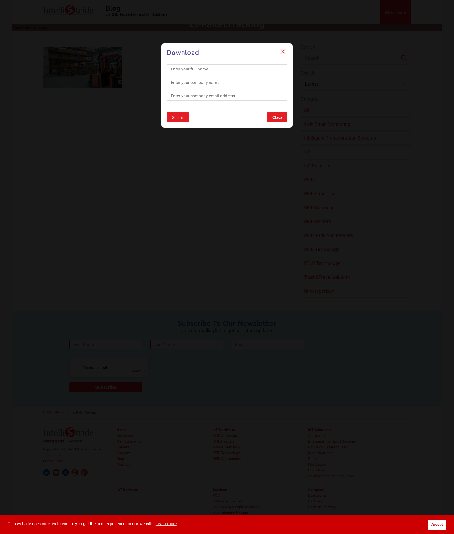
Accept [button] (437, 524)
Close (277, 117)
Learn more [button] (166, 523)
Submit (178, 117)
